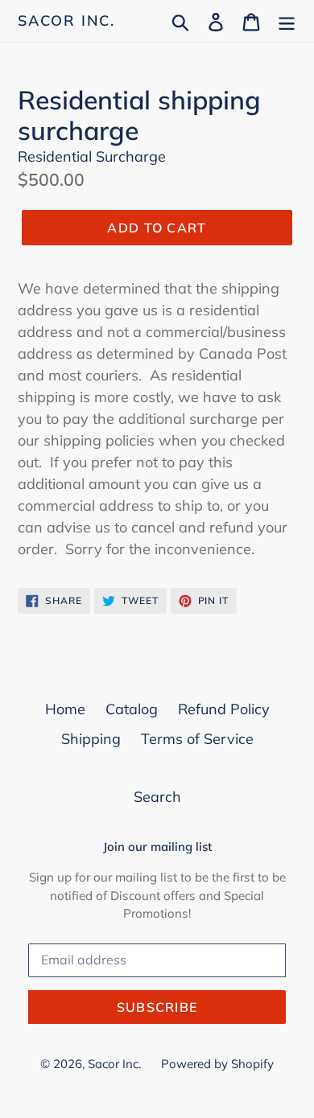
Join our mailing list (157, 847)
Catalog (131, 709)
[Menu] (286, 20)
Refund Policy (224, 709)
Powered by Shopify (217, 1063)
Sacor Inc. (66, 21)
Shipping (91, 739)
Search (157, 796)
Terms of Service (197, 739)
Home (65, 709)
